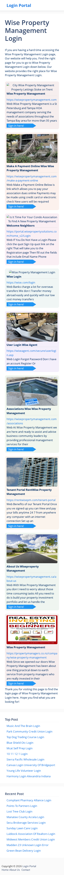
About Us (14, 869)
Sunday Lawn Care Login (22, 828)
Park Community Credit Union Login (29, 731)
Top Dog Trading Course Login (25, 737)
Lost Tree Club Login (19, 811)
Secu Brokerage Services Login (26, 822)
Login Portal (19, 5)
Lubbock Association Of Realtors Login (31, 834)
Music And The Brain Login (23, 726)
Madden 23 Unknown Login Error (28, 845)
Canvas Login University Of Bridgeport (31, 765)
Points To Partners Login (22, 806)
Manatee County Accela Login (25, 817)
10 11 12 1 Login (17, 754)
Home (5, 869)
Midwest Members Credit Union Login (31, 839)
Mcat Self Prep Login (19, 748)
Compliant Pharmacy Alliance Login (29, 800)
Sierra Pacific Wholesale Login (25, 759)
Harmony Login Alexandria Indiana (29, 776)
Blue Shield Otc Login (20, 743)
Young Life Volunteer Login (24, 770)
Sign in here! (16, 126)
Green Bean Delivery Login (24, 850)
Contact (25, 869)
